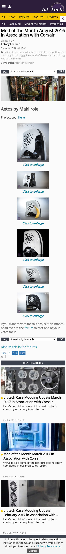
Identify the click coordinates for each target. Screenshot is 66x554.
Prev (5, 72)
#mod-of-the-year (40, 55)
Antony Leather (10, 44)
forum (29, 328)
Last (22, 353)
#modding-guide (20, 55)
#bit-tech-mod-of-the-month (42, 52)
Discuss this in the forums (19, 347)
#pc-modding (57, 55)
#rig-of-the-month (11, 58)
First (4, 353)
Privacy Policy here (48, 546)
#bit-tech (19, 62)
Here (21, 117)
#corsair (29, 62)
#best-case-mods (16, 52)
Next (61, 71)
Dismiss (33, 550)
